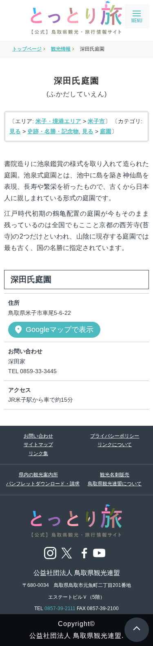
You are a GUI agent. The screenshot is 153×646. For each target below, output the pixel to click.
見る (15, 131)
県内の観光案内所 (38, 475)
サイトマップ (38, 444)
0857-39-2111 (59, 608)
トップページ (27, 49)
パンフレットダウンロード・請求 (38, 484)
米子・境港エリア (58, 121)
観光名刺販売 (114, 475)
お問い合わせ (38, 436)
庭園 (105, 131)
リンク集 (38, 453)
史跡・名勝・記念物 (53, 131)
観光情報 (61, 49)
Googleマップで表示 (53, 329)
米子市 (96, 121)
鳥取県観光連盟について (115, 484)
